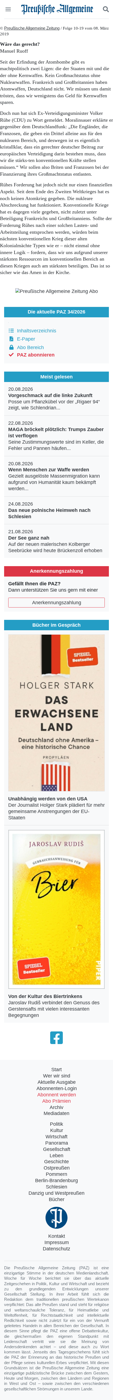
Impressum (56, 1242)
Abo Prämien (56, 1101)
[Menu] (8, 9)
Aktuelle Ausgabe (57, 1082)
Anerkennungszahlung (56, 602)
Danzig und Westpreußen (56, 1193)
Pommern (56, 1174)
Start (56, 1069)
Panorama (56, 1143)
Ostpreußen (57, 1168)
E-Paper (24, 339)
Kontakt (56, 1236)
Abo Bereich (29, 347)
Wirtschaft (56, 1136)
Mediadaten (56, 1113)
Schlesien (56, 1187)
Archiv (56, 1107)
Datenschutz (56, 1248)
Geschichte (56, 1161)
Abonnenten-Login (56, 1088)
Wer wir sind (56, 1076)
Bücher (56, 1199)
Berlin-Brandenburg (56, 1180)
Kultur (56, 1130)
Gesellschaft (56, 1149)
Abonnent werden (56, 1094)
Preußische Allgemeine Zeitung (32, 28)
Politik (56, 1124)
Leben (56, 1155)
